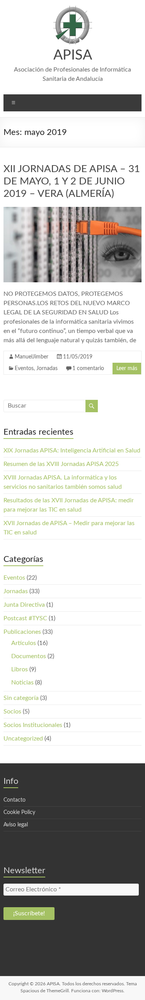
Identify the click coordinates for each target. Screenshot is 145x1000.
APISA (72, 55)
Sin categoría (21, 698)
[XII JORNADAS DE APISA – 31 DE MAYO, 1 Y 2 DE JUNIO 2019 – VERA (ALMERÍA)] (72, 211)
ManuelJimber (31, 357)
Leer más (126, 368)
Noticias (22, 682)
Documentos (28, 656)
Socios (12, 711)
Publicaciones (22, 632)
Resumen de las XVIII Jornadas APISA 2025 (61, 464)
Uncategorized (23, 738)
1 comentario (88, 368)
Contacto (14, 800)
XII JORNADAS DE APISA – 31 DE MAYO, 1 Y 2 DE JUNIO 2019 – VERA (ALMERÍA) (71, 181)
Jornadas (47, 368)
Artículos (23, 643)
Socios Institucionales (32, 725)
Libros (19, 669)
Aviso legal (15, 825)
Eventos (24, 368)
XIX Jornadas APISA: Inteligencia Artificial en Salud (71, 450)
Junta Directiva (24, 605)
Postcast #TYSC (25, 618)
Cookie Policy (19, 812)
